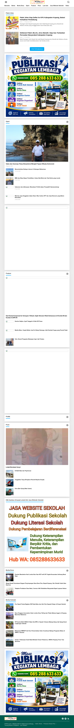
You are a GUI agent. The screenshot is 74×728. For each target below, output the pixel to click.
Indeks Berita (38, 723)
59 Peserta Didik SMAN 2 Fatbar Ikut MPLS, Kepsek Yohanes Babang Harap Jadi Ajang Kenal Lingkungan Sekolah (41, 622)
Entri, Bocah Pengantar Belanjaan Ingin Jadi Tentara (29, 339)
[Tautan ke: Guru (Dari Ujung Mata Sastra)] (9, 491)
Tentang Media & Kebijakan (12, 725)
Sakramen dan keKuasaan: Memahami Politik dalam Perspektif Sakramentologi (37, 187)
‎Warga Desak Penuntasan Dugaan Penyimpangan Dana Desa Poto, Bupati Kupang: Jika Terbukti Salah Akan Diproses (36, 584)
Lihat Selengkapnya (37, 49)
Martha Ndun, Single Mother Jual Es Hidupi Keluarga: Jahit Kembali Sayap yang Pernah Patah (41, 330)
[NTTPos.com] (37, 2)
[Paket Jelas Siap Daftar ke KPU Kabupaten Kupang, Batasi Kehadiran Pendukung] (52, 25)
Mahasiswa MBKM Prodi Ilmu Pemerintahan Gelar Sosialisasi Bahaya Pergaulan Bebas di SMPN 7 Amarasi (40, 631)
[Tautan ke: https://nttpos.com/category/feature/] (67, 274)
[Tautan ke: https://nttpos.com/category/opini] (67, 122)
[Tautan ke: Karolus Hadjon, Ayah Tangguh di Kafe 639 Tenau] (9, 324)
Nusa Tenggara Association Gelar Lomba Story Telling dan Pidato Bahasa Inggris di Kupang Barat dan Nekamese (40, 613)
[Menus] (6, 2)
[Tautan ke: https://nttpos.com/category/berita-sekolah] (67, 600)
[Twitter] (65, 718)
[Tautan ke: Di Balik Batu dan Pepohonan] (9, 473)
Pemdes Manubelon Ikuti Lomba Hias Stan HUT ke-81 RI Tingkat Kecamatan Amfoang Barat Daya (40, 575)
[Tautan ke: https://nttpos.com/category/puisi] (67, 425)
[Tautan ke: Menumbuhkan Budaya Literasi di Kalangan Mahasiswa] (9, 172)
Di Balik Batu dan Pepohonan (23, 470)
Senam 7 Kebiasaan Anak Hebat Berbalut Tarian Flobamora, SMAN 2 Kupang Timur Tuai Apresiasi (39, 640)
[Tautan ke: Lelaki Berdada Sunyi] (37, 446)
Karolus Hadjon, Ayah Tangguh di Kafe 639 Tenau (28, 321)
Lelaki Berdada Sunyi (13, 467)
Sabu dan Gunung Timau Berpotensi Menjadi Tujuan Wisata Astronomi (30, 164)
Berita (21, 21)
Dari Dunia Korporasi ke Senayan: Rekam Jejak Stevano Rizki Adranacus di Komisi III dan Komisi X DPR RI (36, 316)
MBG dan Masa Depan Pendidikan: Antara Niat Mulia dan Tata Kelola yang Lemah (37, 178)
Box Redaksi (23, 725)
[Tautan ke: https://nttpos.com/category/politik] (67, 417)
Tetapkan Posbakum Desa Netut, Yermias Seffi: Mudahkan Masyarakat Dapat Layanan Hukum (41, 588)
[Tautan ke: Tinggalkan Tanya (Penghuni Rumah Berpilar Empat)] (9, 482)
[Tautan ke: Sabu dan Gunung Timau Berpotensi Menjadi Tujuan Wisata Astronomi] (37, 143)
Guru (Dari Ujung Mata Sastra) (23, 488)
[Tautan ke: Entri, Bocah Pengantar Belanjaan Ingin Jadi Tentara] (9, 342)
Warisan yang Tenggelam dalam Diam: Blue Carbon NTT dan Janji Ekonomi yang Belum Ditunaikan (39, 196)
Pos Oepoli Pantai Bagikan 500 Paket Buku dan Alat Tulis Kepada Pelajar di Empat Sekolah (40, 604)
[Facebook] (63, 718)
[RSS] (68, 718)
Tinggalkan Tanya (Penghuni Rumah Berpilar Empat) (29, 479)
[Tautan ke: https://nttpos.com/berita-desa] (67, 571)
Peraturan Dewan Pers (49, 723)
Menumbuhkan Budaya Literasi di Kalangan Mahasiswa (30, 169)
